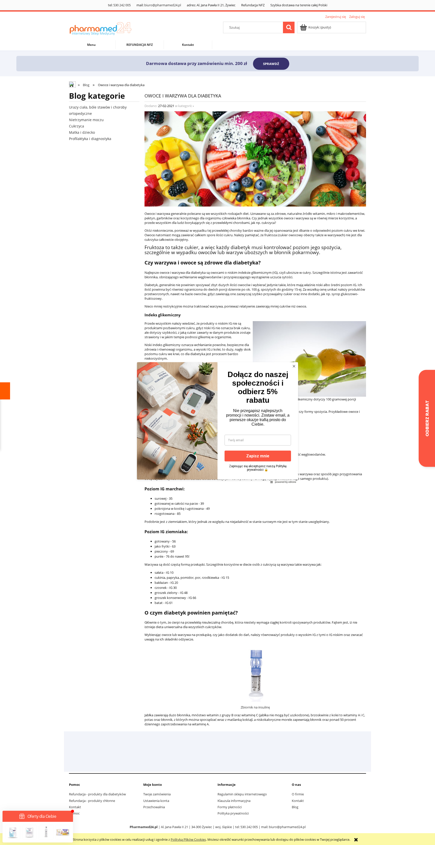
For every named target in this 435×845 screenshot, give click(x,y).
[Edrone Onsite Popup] (217, 422)
